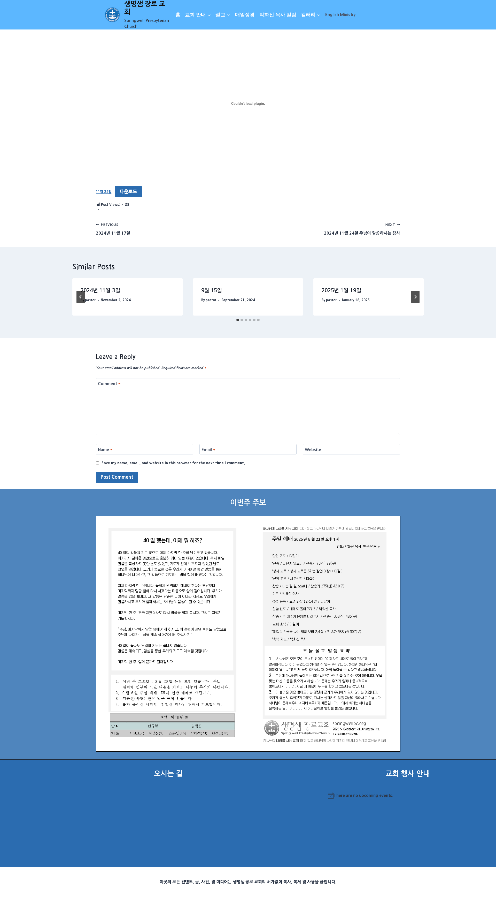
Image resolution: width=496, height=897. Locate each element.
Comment (109, 384)
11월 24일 (103, 192)
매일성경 (245, 14)
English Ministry (340, 14)
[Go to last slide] (80, 297)
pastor (90, 300)
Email (208, 449)
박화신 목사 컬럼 (277, 14)
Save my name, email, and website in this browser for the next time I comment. (173, 463)
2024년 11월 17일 (113, 229)
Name (105, 449)
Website (313, 449)
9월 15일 (211, 290)
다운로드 (128, 191)
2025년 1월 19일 (341, 290)
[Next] (415, 297)
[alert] (407, 795)
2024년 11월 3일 (100, 290)
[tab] (237, 320)
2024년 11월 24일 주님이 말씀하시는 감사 (362, 229)
